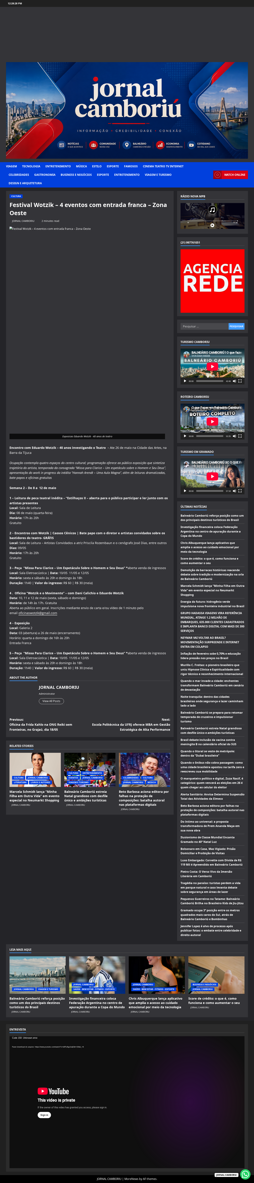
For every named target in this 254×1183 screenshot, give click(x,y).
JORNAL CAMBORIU (23, 221)
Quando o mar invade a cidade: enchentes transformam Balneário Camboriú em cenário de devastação (212, 685)
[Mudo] (234, 381)
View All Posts (51, 701)
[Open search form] (210, 174)
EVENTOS (73, 777)
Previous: (41, 724)
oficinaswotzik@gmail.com (37, 613)
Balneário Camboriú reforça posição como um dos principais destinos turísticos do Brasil (37, 1002)
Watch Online (234, 175)
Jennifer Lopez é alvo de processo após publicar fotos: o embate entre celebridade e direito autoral (211, 930)
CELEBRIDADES (19, 175)
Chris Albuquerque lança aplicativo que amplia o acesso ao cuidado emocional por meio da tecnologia (210, 547)
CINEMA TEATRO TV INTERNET (163, 166)
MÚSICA (81, 166)
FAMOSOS (131, 166)
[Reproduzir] (185, 381)
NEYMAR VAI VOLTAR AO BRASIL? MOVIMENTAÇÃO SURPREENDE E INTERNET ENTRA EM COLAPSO (210, 642)
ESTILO (97, 166)
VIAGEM (11, 166)
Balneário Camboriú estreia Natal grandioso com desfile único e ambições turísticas (86, 796)
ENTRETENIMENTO (58, 166)
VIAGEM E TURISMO (158, 175)
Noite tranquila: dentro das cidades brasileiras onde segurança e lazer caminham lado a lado (212, 701)
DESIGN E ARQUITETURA (25, 183)
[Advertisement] (127, 36)
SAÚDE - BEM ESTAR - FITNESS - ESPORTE (94, 989)
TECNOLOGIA (31, 166)
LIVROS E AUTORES (40, 782)
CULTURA (16, 196)
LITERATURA (20, 782)
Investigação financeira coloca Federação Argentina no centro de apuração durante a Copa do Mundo (211, 531)
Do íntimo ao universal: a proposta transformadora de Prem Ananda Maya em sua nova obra (210, 826)
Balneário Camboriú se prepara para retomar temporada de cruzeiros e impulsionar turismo (212, 717)
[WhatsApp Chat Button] (245, 1174)
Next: (131, 724)
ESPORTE (113, 166)
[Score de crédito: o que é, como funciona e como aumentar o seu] (216, 975)
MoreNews (131, 1179)
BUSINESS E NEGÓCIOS (76, 175)
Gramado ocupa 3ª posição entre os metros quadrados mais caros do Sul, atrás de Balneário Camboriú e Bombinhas (210, 914)
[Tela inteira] (240, 381)
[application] (212, 367)
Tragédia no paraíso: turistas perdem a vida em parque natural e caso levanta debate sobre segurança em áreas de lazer (211, 887)
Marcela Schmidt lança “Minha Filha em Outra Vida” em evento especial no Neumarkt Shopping (34, 796)
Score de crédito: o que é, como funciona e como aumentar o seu (214, 1000)
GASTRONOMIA (44, 175)
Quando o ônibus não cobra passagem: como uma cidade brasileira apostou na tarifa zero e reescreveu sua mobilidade (212, 767)
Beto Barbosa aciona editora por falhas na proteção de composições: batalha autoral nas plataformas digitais (144, 798)
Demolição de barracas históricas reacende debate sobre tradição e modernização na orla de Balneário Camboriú (212, 574)
